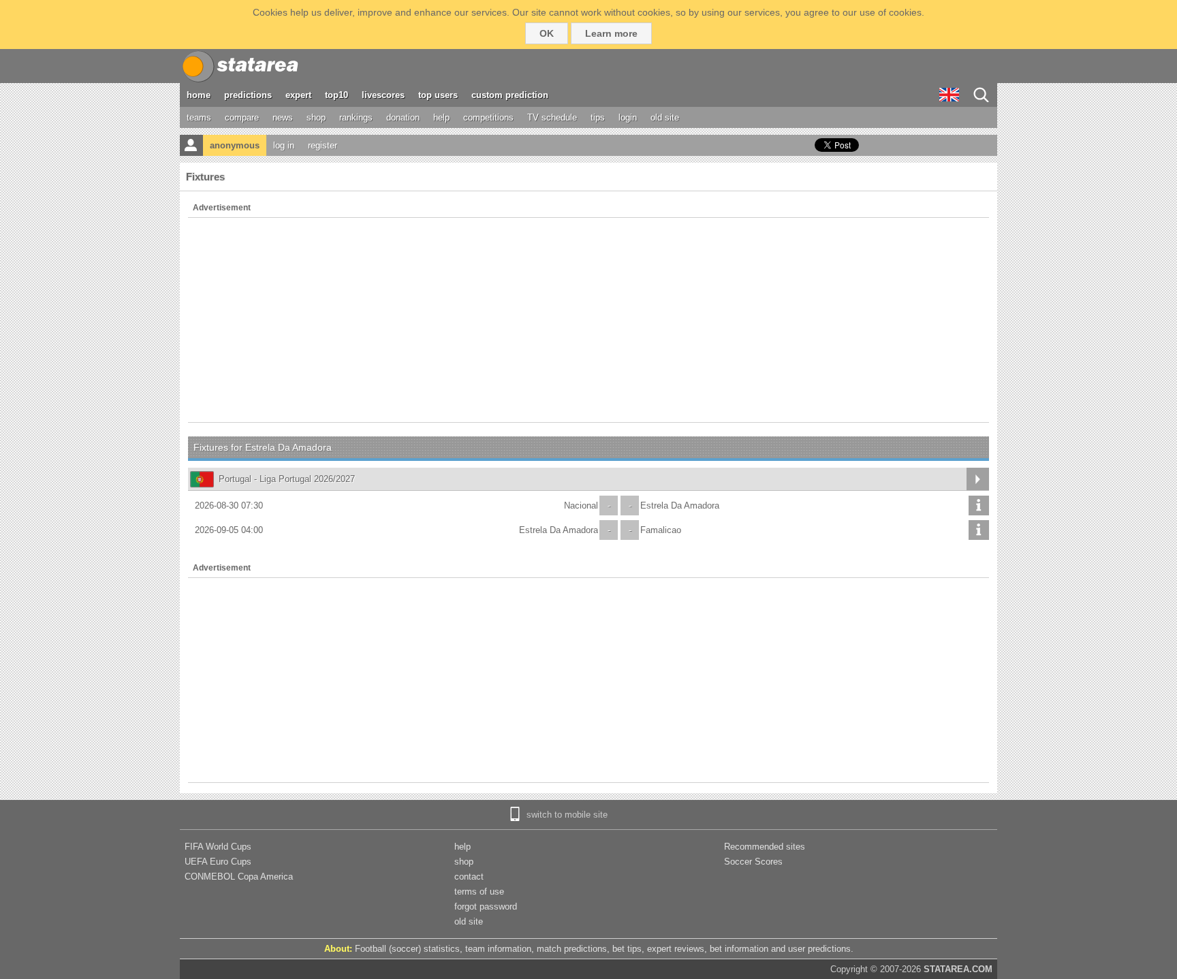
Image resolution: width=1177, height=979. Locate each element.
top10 (336, 95)
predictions (248, 95)
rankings (356, 117)
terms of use (479, 891)
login (627, 117)
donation (403, 117)
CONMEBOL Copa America (239, 876)
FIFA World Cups (218, 846)
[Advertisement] (588, 320)
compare (242, 117)
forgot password (485, 906)
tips (598, 117)
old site (664, 117)
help (441, 117)
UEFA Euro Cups (218, 861)
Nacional (581, 505)
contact (469, 876)
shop (316, 117)
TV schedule (552, 117)
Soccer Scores (753, 861)
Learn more (611, 33)
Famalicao (660, 530)
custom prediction (509, 95)
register (322, 145)
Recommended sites (764, 846)
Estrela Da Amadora (679, 505)
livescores (383, 95)
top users (438, 95)
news (282, 117)
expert (298, 95)
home (198, 95)
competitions (488, 117)
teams (199, 117)
